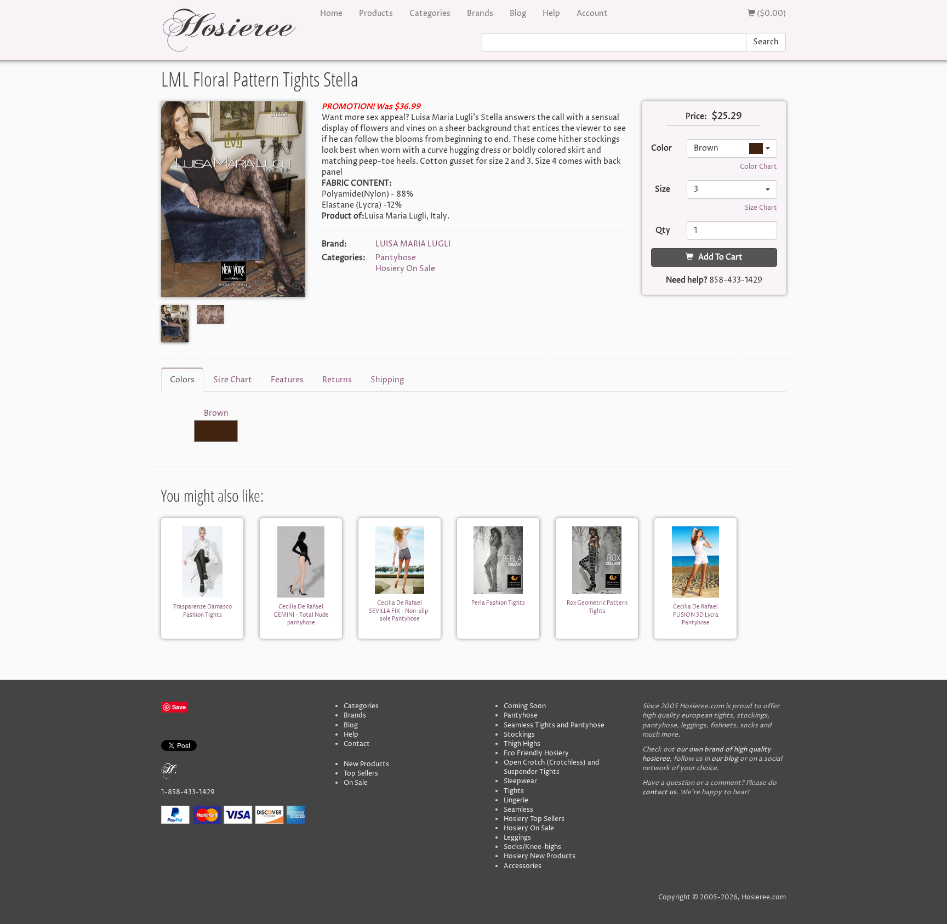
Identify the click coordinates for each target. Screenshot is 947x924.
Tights (514, 791)
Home (331, 13)
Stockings (519, 734)
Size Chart (761, 208)
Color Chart (758, 166)
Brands (480, 13)
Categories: (344, 257)
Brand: (334, 244)
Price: (696, 116)
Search (766, 42)
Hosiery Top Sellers (534, 819)
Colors (182, 380)
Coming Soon (525, 706)
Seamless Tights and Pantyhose (554, 725)
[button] (732, 148)
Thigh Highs (522, 744)
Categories (429, 13)
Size (662, 189)
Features (287, 380)
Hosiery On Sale (405, 268)
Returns (337, 380)
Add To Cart (718, 257)
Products (376, 13)
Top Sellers (361, 773)
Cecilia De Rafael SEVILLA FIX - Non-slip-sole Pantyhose (400, 611)
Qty (662, 230)
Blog (518, 13)
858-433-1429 (735, 280)
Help (551, 13)
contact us (659, 792)
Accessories (522, 866)
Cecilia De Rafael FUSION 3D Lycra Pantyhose (695, 615)
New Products (366, 764)
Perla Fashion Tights (498, 603)
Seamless (518, 809)
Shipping (387, 380)
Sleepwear (520, 781)
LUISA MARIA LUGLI (412, 244)
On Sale (356, 783)
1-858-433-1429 (188, 792)
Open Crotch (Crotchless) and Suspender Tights (552, 767)
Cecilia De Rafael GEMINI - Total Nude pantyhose (301, 615)
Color (661, 148)
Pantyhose (395, 257)
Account (592, 13)
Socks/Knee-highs (532, 847)
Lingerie (516, 800)
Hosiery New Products (539, 856)
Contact (357, 744)
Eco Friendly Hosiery (536, 753)
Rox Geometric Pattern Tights (597, 607)
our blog (724, 759)
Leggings (517, 837)
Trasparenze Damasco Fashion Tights (202, 610)
